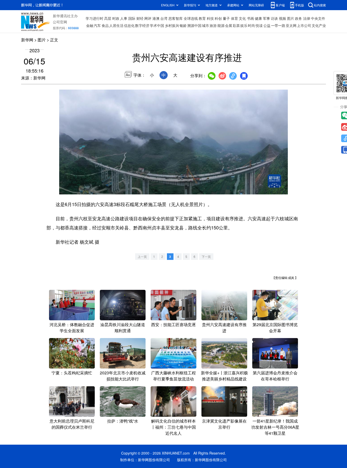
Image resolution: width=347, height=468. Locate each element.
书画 (250, 18)
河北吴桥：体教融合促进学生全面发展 (72, 327)
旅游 (213, 25)
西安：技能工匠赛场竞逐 (173, 324)
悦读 (259, 25)
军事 (266, 18)
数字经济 (142, 25)
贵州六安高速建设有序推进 (224, 327)
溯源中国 (194, 25)
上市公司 (304, 25)
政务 (298, 18)
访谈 (274, 18)
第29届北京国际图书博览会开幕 (275, 327)
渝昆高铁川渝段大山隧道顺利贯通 (122, 327)
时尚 (251, 25)
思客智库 (175, 18)
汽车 (97, 25)
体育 (234, 18)
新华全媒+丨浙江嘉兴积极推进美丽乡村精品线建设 (224, 376)
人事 (123, 18)
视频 (282, 18)
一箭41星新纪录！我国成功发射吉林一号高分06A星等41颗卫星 (275, 427)
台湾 (163, 18)
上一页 (142, 256)
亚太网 (291, 25)
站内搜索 (320, 5)
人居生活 (116, 25)
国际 (131, 18)
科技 (210, 18)
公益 (267, 25)
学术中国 (157, 25)
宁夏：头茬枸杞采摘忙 (72, 373)
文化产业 (319, 25)
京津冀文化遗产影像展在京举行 (224, 424)
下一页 (206, 256)
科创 (218, 18)
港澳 (156, 18)
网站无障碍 (256, 5)
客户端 (280, 5)
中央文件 (318, 18)
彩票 (236, 25)
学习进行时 (94, 18)
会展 (228, 25)
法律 (306, 18)
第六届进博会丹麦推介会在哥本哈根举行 (275, 376)
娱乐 (243, 25)
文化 (242, 18)
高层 (107, 18)
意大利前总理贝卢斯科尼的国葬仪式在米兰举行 (72, 424)
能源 (221, 25)
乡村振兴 (172, 25)
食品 (105, 25)
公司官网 (60, 21)
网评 (147, 18)
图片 (290, 18)
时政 (115, 18)
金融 (89, 25)
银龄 (183, 25)
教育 (202, 18)
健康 (258, 18)
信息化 (129, 25)
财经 (140, 18)
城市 (205, 25)
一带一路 (278, 25)
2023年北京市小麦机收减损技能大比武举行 (123, 376)
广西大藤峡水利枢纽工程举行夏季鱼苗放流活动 (173, 376)
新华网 (27, 40)
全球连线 (191, 18)
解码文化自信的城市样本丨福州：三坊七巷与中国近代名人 (173, 427)
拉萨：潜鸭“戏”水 (122, 421)
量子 (226, 18)
